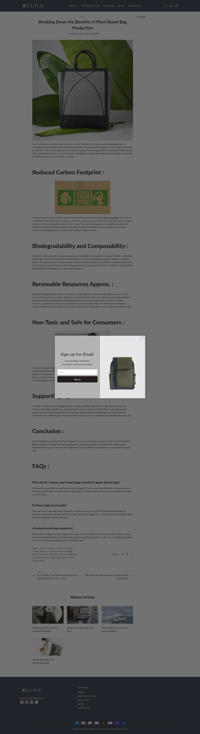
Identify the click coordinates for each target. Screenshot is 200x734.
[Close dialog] (142, 339)
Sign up (77, 379)
